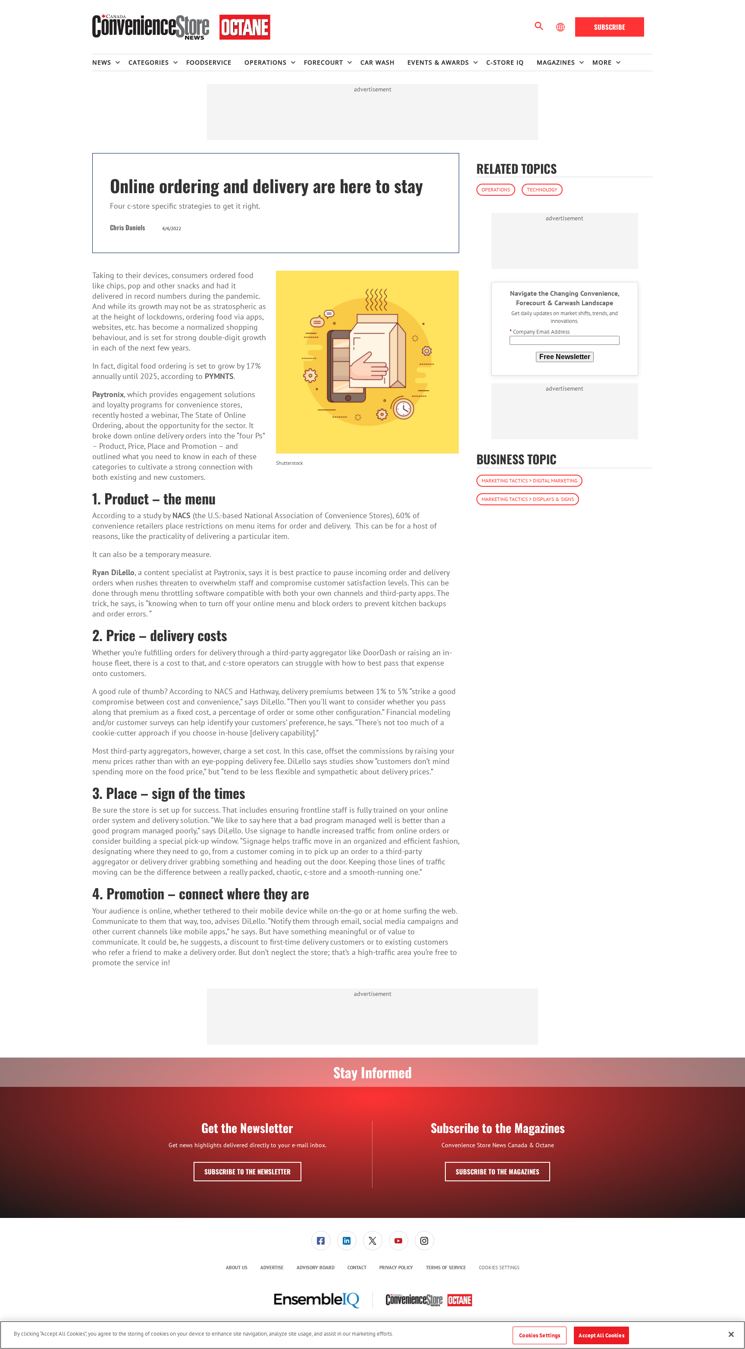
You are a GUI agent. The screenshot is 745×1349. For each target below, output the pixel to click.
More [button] (602, 62)
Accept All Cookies (601, 1335)
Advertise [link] (272, 1267)
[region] (372, 1335)
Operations (496, 189)
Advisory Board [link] (316, 1267)
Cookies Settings (499, 1267)
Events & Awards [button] (438, 62)
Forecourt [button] (323, 62)
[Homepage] (181, 27)
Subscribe (609, 26)
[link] (321, 1240)
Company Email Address (540, 332)
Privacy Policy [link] (396, 1267)
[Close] (731, 1334)
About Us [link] (236, 1267)
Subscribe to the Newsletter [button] (247, 1171)
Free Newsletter (564, 356)
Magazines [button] (556, 62)
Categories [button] (148, 62)
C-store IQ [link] (505, 62)
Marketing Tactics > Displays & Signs (528, 499)
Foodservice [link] (209, 62)
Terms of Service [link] (446, 1267)
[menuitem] (110, 62)
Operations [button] (265, 62)
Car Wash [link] (377, 62)
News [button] (101, 62)
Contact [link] (356, 1267)
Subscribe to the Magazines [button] (497, 1171)
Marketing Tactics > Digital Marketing (529, 480)
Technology (542, 189)
